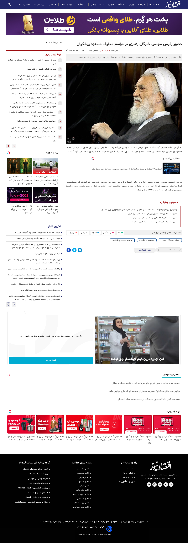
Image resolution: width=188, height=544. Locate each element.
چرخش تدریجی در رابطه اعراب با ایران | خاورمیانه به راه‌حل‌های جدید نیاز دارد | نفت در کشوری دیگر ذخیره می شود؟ (34, 77)
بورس (131, 4)
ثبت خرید (51, 360)
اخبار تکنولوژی (82, 490)
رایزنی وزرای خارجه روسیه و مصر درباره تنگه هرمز (40, 290)
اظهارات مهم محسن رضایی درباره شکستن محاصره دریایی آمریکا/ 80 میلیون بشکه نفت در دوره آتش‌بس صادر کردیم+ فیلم (34, 277)
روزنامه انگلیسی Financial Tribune (32, 488)
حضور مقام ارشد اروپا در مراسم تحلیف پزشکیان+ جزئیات (154, 222)
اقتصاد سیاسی (97, 4)
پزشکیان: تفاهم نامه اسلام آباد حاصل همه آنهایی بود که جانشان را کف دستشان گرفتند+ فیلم (34, 261)
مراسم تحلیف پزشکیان (122, 240)
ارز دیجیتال (39, 4)
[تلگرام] (80, 250)
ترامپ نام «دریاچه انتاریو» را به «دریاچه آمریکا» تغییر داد (37, 232)
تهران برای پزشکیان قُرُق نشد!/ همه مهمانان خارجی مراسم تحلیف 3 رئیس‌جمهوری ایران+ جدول (139, 209)
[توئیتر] (74, 250)
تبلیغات (129, 469)
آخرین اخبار (54, 226)
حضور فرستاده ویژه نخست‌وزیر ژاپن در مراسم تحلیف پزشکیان (152, 213)
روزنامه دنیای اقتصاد (38, 474)
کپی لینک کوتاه (175, 250)
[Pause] (97, 361)
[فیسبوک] (69, 250)
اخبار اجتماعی (83, 498)
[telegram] (154, 484)
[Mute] (101, 361)
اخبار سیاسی (105, 50)
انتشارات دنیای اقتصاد (38, 492)
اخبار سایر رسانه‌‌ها (81, 507)
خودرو (111, 4)
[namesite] (172, 4)
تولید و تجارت (67, 4)
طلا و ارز (155, 4)
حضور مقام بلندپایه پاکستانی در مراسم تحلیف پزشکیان (155, 218)
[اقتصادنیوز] (160, 466)
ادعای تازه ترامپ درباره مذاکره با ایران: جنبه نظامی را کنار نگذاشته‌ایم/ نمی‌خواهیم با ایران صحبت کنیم (33, 96)
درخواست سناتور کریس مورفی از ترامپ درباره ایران (36, 121)
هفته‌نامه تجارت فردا (38, 483)
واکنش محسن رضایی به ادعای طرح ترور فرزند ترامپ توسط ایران (32, 139)
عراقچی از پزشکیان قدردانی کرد (47, 253)
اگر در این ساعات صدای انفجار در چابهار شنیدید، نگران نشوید (35, 284)
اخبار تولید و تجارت (80, 494)
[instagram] (160, 484)
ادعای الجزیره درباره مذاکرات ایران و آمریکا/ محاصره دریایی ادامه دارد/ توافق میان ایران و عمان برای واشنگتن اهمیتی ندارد (33, 87)
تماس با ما (128, 473)
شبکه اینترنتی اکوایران (38, 478)
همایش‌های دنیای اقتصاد (36, 497)
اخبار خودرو (84, 486)
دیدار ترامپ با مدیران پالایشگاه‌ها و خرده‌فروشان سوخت (38, 238)
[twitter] (166, 484)
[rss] (149, 484)
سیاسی (141, 4)
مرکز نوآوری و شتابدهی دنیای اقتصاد (31, 502)
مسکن (121, 4)
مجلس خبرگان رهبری (170, 240)
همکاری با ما (127, 477)
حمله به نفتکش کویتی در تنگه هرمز (41, 69)
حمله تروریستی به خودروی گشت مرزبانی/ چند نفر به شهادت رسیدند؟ (31, 62)
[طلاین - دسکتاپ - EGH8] (94, 24)
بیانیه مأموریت (126, 481)
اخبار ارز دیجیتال (81, 503)
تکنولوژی (82, 4)
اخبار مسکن (84, 481)
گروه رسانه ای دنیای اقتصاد (35, 469)
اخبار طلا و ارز (83, 469)
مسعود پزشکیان (146, 240)
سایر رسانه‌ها (24, 4)
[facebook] (171, 484)
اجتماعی (52, 4)
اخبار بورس (84, 477)
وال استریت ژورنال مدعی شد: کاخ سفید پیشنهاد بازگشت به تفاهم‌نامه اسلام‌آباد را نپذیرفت (32, 114)
